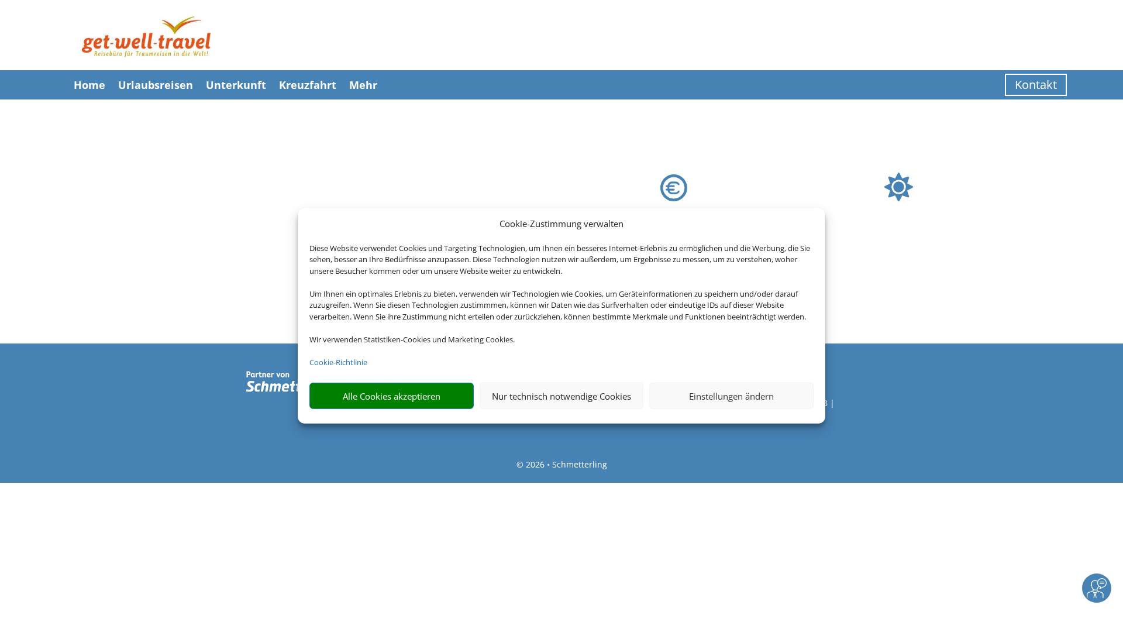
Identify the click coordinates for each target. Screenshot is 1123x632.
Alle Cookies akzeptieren (391, 396)
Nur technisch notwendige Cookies (561, 396)
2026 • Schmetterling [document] (565, 464)
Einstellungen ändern (731, 396)
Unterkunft (236, 85)
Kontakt (1036, 84)
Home (89, 85)
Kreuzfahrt (307, 85)
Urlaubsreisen (155, 85)
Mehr (363, 85)
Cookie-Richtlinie (338, 362)
